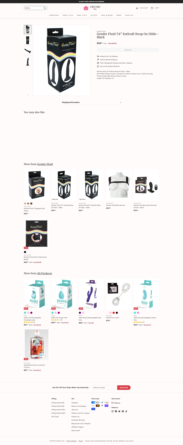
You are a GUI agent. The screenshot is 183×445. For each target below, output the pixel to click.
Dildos (94, 15)
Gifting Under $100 (58, 410)
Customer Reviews (78, 420)
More (119, 15)
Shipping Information (71, 102)
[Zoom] (61, 60)
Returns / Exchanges (78, 406)
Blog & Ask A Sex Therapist (80, 423)
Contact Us (75, 417)
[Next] (27, 94)
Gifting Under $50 (57, 406)
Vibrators (54, 15)
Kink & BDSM (107, 15)
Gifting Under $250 (58, 413)
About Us (74, 410)
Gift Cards (55, 417)
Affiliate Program (77, 427)
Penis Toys (68, 15)
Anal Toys (82, 15)
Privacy (81, 441)
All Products (44, 273)
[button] (28, 322)
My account (75, 430)
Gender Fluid (101, 31)
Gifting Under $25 (57, 403)
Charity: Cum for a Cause (80, 413)
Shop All (129, 15)
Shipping (74, 403)
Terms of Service (71, 441)
